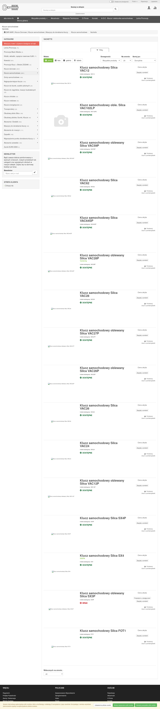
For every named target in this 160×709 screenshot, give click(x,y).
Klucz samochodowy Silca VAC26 (98, 406)
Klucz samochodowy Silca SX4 (102, 555)
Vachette (93, 32)
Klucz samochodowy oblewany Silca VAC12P (102, 482)
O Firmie (110, 698)
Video (57, 698)
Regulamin (6, 693)
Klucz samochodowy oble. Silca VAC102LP (102, 106)
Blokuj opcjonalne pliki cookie (123, 705)
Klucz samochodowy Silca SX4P (103, 518)
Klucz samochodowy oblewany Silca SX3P (102, 594)
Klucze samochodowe (79, 32)
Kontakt (109, 701)
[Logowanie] (149, 7)
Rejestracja (144, 1)
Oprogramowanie (60, 695)
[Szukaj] (115, 9)
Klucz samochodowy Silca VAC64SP (98, 219)
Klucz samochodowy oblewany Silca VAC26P (102, 369)
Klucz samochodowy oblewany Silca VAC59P (102, 144)
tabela (78, 60)
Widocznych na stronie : (53, 670)
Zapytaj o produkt (142, 72)
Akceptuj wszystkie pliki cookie (146, 705)
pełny (49, 60)
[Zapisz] (34, 172)
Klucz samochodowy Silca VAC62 (98, 181)
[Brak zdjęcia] (61, 121)
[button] (134, 1)
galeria (68, 60)
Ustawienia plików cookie (103, 705)
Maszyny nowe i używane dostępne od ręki (20, 43)
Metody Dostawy (8, 701)
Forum (57, 701)
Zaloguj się (9, 185)
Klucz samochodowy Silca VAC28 (98, 294)
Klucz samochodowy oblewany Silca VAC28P (102, 256)
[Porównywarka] (155, 7)
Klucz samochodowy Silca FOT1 (103, 630)
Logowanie (154, 1)
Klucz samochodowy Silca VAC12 (98, 69)
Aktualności (111, 695)
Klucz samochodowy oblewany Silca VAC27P (102, 331)
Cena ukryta (142, 67)
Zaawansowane (80, 14)
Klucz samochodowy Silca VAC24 (98, 444)
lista (58, 60)
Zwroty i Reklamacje (9, 698)
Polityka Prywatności (9, 695)
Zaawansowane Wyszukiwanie (65, 693)
